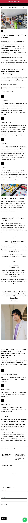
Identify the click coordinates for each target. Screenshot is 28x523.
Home (2, 7)
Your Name (3, 490)
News (6, 7)
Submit (3, 518)
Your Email (3, 497)
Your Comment (4, 504)
